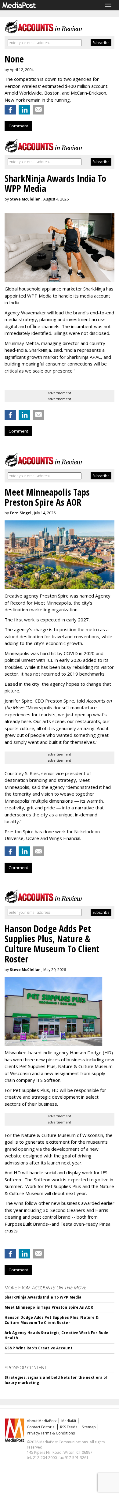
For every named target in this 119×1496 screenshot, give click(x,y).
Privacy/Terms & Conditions (51, 1433)
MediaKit (68, 1420)
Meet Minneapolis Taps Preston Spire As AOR (49, 1307)
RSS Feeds (68, 1427)
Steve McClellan (25, 199)
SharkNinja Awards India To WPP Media (43, 1297)
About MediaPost (42, 1420)
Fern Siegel (20, 513)
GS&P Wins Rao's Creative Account (38, 1348)
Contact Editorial (41, 1427)
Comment (18, 126)
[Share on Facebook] (10, 109)
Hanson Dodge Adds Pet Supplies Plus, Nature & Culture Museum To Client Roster (52, 1320)
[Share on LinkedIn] (24, 109)
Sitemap (89, 1427)
